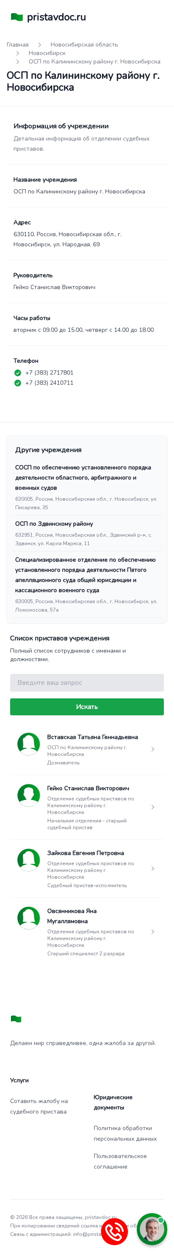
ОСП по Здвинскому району (54, 524)
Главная (18, 45)
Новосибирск (47, 53)
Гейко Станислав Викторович (88, 788)
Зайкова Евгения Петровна (85, 853)
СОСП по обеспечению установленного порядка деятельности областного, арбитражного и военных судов (83, 477)
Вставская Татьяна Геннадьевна (92, 737)
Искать (87, 706)
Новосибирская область (84, 45)
